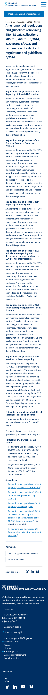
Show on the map (12, 632)
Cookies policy (10, 651)
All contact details (12, 626)
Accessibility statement (15, 654)
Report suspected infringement (19, 638)
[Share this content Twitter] (27, 571)
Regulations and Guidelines (26, 553)
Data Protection (11, 658)
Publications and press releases (24, 13)
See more (8, 609)
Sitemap (8, 648)
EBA (9, 553)
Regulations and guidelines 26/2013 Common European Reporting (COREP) (24, 495)
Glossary (8, 644)
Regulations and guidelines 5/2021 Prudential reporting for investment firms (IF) (24, 532)
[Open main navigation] (44, 4)
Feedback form (11, 641)
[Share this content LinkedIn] (32, 571)
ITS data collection (16, 559)
